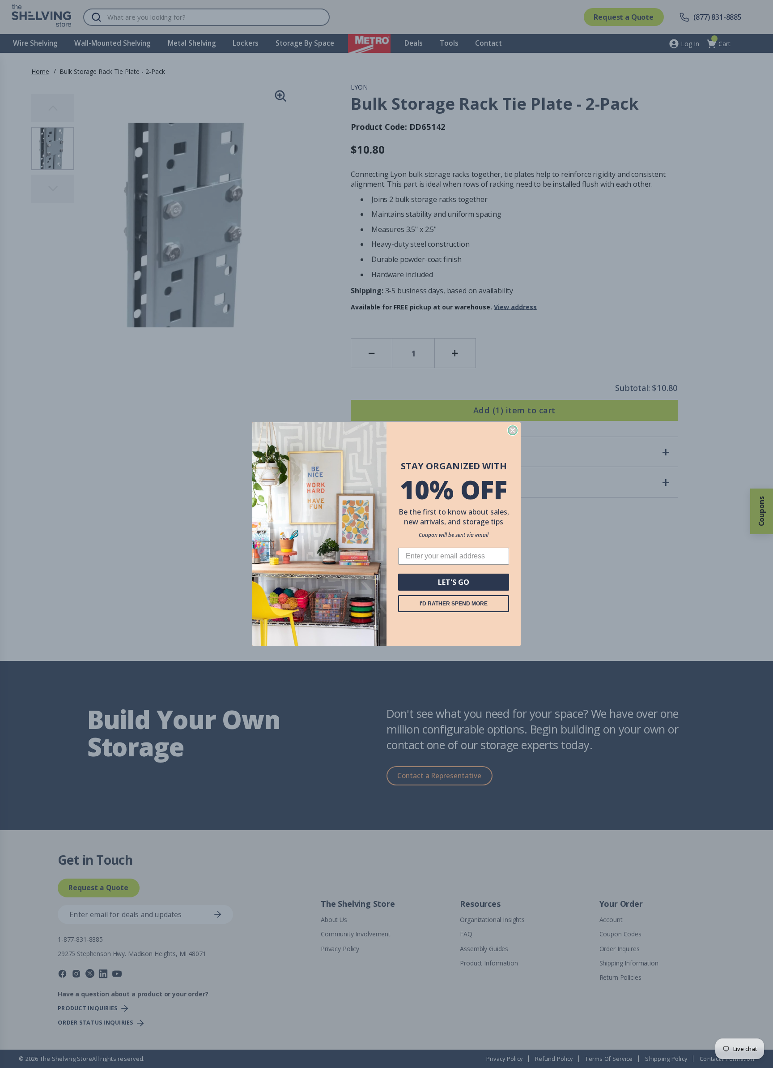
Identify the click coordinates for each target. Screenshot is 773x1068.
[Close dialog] (512, 430)
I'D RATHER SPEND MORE (454, 603)
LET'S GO (453, 582)
